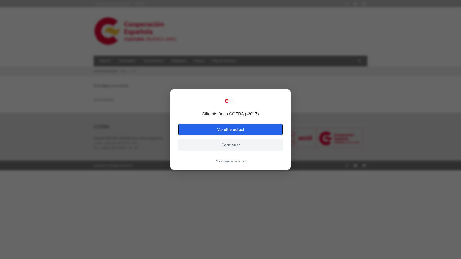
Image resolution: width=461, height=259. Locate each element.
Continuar (230, 144)
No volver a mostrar (231, 161)
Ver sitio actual (230, 129)
